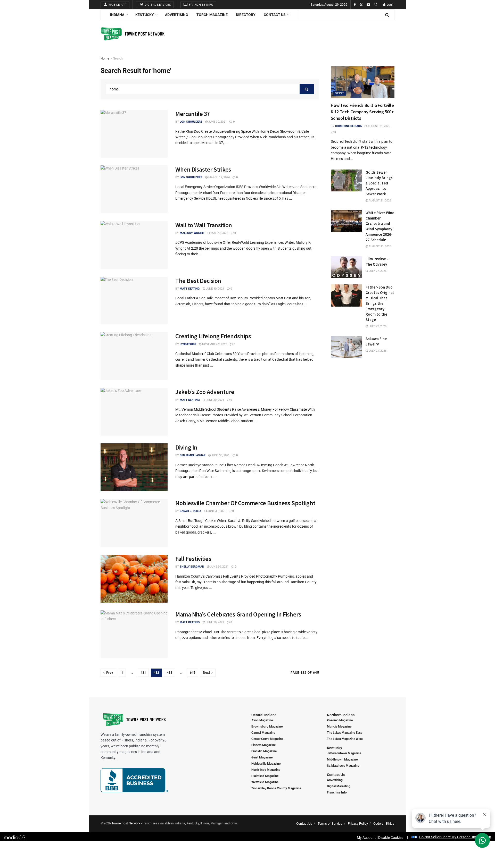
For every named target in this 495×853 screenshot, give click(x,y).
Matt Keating (190, 288)
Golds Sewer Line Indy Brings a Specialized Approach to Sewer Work (379, 183)
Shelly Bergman (192, 566)
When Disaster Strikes (203, 169)
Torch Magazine (212, 15)
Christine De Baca (348, 126)
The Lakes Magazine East (344, 732)
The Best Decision (198, 281)
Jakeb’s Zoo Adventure (204, 392)
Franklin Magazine (264, 751)
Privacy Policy (358, 823)
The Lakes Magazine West (345, 739)
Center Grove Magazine (267, 739)
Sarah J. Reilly (191, 511)
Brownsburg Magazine (267, 726)
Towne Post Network (126, 823)
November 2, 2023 (214, 344)
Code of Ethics (383, 823)
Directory (245, 15)
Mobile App (117, 4)
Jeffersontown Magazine (344, 753)
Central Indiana (264, 715)
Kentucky (144, 15)
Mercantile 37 (192, 114)
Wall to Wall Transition (203, 225)
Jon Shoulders (191, 121)
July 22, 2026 (377, 326)
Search (118, 58)
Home (105, 58)
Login (390, 4)
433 (169, 672)
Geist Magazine (262, 757)
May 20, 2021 (219, 233)
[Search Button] (307, 89)
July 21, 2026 (377, 350)
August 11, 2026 (379, 246)
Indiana (117, 15)
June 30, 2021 (217, 121)
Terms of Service (330, 823)
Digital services (157, 4)
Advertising (176, 15)
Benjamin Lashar (192, 455)
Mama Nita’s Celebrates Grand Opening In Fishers (238, 614)
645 (192, 672)
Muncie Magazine (339, 726)
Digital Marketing (338, 786)
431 (143, 672)
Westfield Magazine (264, 782)
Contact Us (275, 15)
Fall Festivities (193, 559)
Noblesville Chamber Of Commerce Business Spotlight (245, 503)
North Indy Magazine (265, 770)
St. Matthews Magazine (343, 765)
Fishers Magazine (263, 745)
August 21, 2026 (378, 126)
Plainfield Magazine (264, 776)
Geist (339, 93)
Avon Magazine (262, 720)
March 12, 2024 (219, 177)
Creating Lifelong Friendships (213, 336)
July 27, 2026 (377, 271)
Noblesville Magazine (265, 763)
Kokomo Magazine (340, 720)
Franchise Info (200, 4)
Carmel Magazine (263, 732)
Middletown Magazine (342, 759)
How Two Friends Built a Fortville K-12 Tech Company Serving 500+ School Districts (362, 111)
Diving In (186, 447)
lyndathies (188, 344)
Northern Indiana (341, 715)
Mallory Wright (192, 233)
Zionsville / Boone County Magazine (276, 788)
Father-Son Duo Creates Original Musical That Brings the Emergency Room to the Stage (380, 303)
